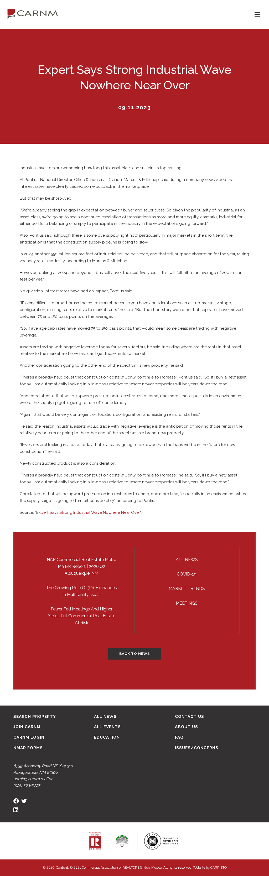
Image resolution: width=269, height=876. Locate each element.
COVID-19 (186, 574)
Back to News (134, 653)
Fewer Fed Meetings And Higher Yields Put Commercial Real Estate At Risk (81, 616)
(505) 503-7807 (26, 785)
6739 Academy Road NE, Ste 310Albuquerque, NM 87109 (43, 769)
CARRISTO (218, 867)
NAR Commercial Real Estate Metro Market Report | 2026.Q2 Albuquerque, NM (81, 566)
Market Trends (187, 588)
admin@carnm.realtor (32, 778)
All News (187, 559)
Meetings (187, 603)
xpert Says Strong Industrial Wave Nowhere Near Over (89, 512)
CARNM (33, 13)
